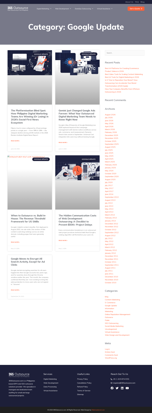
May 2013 (109, 209)
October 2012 (110, 229)
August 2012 (110, 235)
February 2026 (111, 132)
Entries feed (110, 352)
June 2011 (109, 274)
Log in (107, 349)
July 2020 (109, 182)
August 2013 (110, 200)
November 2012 (111, 226)
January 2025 (110, 167)
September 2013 (112, 197)
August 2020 (110, 179)
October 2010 (110, 282)
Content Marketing (112, 300)
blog (106, 296)
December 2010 (111, 277)
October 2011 (110, 262)
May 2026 (109, 123)
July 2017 (109, 185)
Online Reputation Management (117, 314)
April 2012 (109, 244)
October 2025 (110, 141)
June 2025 (109, 153)
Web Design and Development (117, 335)
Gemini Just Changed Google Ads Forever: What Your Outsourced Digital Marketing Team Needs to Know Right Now (77, 115)
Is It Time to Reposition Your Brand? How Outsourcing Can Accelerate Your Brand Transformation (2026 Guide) (121, 83)
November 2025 (111, 138)
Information (109, 308)
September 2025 (112, 144)
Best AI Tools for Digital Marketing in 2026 (122, 77)
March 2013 (110, 215)
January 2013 (110, 221)
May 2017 (109, 188)
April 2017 (109, 191)
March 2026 (110, 129)
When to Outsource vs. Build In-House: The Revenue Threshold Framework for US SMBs (28, 218)
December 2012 (111, 224)
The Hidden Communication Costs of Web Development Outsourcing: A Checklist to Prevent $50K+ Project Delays (77, 220)
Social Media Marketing (114, 326)
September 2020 (112, 176)
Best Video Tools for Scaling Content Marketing (124, 74)
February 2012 (111, 250)
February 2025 (111, 165)
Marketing (109, 311)
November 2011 (111, 259)
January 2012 (110, 253)
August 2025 (110, 147)
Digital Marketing (43, 9)
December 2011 (111, 256)
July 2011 (109, 271)
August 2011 (110, 268)
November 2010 (111, 280)
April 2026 (109, 126)
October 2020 (110, 173)
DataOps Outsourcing (83, 9)
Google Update (111, 305)
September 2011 (112, 265)
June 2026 (109, 120)
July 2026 (109, 117)
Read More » (15, 141)
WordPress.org (111, 358)
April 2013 (109, 212)
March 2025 (110, 162)
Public (107, 320)
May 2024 (109, 171)
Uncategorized (111, 329)
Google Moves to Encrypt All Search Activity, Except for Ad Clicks (28, 261)
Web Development (62, 9)
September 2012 (112, 232)
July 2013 (109, 203)
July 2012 (109, 238)
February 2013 (111, 218)
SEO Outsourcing (111, 323)
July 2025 (109, 150)
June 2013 (109, 206)
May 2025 (109, 156)
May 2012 (109, 241)
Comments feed (111, 355)
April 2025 (109, 159)
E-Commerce (110, 302)
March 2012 (110, 247)
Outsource (109, 317)
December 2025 (111, 135)
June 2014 (109, 194)
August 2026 (110, 114)
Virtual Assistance (103, 9)
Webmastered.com (98, 410)
